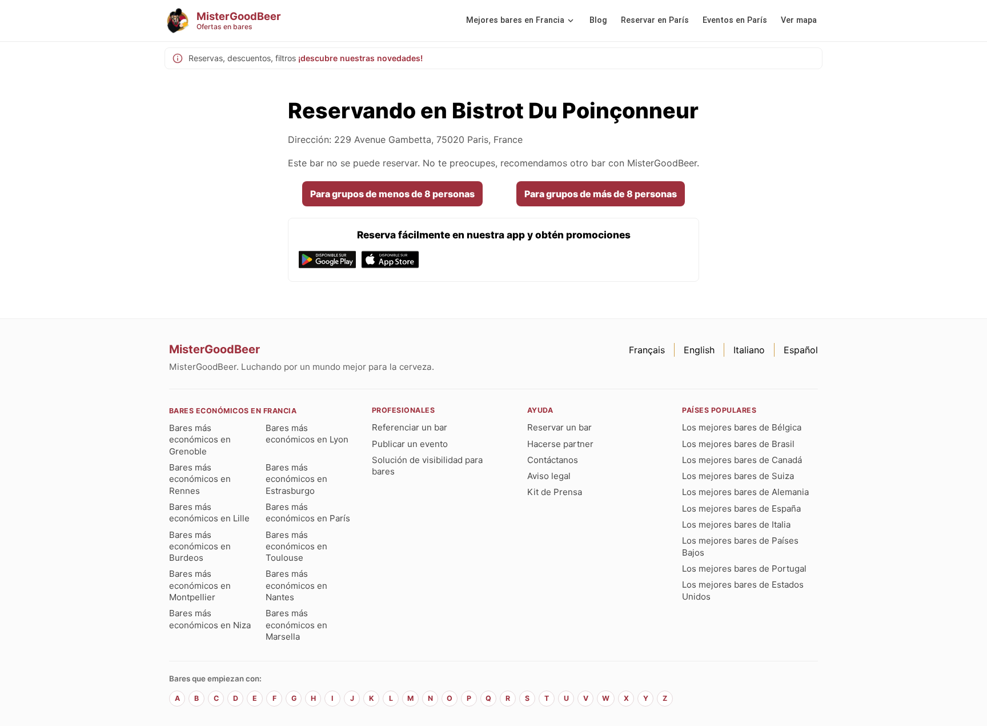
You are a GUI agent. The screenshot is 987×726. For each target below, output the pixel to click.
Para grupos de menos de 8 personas (392, 194)
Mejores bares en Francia (515, 20)
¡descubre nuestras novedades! (360, 58)
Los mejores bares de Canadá (742, 459)
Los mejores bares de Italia (736, 524)
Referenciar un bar (409, 427)
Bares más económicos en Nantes (296, 585)
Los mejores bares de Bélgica (741, 427)
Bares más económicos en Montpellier (200, 585)
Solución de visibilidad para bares (427, 465)
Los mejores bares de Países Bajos (740, 546)
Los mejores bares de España (741, 508)
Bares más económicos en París (308, 512)
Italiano (749, 350)
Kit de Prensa (554, 491)
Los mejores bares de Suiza (738, 475)
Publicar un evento (410, 443)
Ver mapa (799, 20)
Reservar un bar (559, 427)
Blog (598, 20)
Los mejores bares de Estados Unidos (743, 590)
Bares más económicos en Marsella (296, 625)
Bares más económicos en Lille (209, 512)
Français (647, 350)
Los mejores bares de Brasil (738, 443)
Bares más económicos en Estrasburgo (296, 479)
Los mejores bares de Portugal (744, 568)
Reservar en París (655, 20)
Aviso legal (549, 475)
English (699, 350)
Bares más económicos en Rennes (200, 479)
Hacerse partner (560, 443)
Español (801, 350)
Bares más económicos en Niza (210, 619)
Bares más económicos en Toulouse (296, 546)
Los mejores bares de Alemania (745, 491)
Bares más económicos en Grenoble (200, 439)
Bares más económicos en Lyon (307, 433)
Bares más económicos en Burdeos (200, 546)
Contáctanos (552, 459)
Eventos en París (735, 20)
